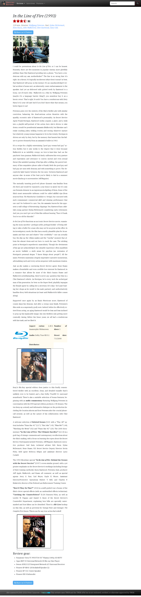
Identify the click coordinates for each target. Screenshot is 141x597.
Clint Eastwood (43, 27)
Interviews (31, 3)
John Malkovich (29, 27)
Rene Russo (17, 27)
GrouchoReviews (10, 3)
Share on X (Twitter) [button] (24, 32)
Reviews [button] (20, 3)
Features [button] (40, 3)
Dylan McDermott (57, 25)
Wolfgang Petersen (36, 25)
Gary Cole (54, 27)
